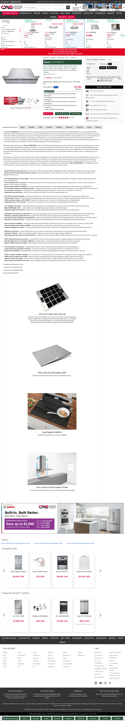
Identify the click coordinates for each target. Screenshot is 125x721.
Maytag (50, 652)
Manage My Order (15, 2)
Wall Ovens (65, 13)
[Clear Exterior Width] (20, 41)
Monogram (52, 661)
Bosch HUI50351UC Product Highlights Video (48, 543)
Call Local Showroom (62, 113)
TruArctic (66, 666)
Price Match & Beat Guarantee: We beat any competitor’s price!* (101, 119)
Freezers (37, 13)
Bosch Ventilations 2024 (20, 108)
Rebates (59, 127)
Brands (53, 17)
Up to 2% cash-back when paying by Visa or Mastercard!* (102, 96)
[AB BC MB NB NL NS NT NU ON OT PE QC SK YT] (116, 2)
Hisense (36, 658)
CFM (3, 43)
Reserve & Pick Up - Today (98, 105)
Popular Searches (115, 652)
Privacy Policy (99, 666)
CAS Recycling (114, 678)
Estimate (102, 67)
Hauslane (36, 655)
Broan (5, 664)
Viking (80, 652)
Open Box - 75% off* (66, 17)
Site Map (98, 674)
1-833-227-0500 (64, 2)
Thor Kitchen (67, 664)
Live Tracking (51, 2)
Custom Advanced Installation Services (102, 101)
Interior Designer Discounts (98, 109)
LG (34, 666)
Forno (20, 661)
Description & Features (10, 127)
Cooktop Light (5, 33)
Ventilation (88, 13)
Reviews (49, 127)
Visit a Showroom (75, 113)
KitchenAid (37, 664)
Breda (5, 661)
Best (4, 655)
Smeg (65, 658)
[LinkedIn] (96, 684)
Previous (3, 101)
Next (38, 101)
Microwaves (77, 13)
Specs (22, 127)
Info (110, 64)
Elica (19, 658)
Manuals (31, 127)
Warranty (69, 127)
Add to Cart (48, 113)
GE (19, 666)
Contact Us (99, 655)
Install (89, 127)
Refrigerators (26, 13)
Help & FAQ (99, 671)
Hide (8, 22)
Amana (5, 652)
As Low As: (28, 34)
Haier (35, 652)
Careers (111, 660)
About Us (98, 652)
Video (40, 127)
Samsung (51, 666)
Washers (111, 13)
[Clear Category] (20, 31)
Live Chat (87, 2)
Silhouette (66, 655)
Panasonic (51, 664)
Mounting (4, 39)
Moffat (50, 658)
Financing (80, 127)
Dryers (119, 13)
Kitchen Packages (10, 13)
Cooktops (54, 13)
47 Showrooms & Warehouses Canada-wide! (76, 8)
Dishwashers (100, 13)
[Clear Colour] (20, 29)
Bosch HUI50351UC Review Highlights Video (80, 543)
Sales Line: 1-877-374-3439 (77, 2)
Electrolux (21, 655)
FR (124, 2)
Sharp (65, 652)
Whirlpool (81, 655)
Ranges (45, 13)
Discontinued (99, 677)
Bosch (5, 658)
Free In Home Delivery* (97, 91)
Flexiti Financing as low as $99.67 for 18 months (105, 114)
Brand (3, 27)
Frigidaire (21, 664)
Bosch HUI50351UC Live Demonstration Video (15, 543)
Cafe (4, 666)
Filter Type (5, 47)
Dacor (20, 652)
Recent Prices (78, 89)
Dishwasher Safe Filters (7, 45)
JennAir (35, 661)
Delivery (98, 127)
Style (3, 37)
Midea (50, 655)
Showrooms (94, 2)
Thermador (67, 661)
